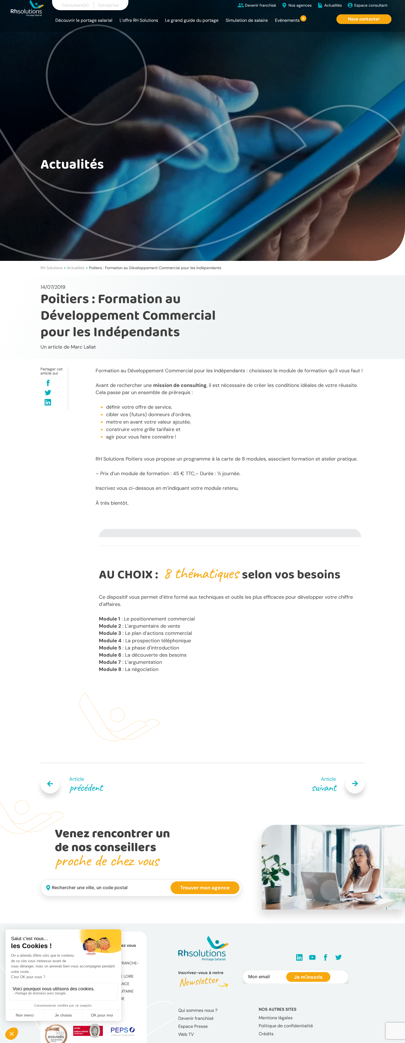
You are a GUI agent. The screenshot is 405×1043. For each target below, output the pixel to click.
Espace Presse (193, 1026)
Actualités (333, 5)
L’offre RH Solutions (139, 20)
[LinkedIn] (48, 403)
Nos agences (300, 5)
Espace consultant (370, 5)
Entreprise (108, 5)
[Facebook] (48, 383)
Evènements (287, 20)
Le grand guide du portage (191, 20)
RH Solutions (51, 267)
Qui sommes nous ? (197, 1010)
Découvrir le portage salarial (83, 20)
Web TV (186, 1034)
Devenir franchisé (260, 5)
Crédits (266, 1034)
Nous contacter (364, 19)
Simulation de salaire (247, 20)
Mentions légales (276, 1018)
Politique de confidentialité (286, 1026)
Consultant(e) (75, 5)
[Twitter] (48, 393)
